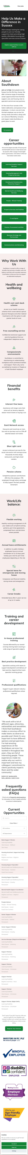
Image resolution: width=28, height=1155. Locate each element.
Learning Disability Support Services (14, 165)
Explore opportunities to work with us (14, 45)
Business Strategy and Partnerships (14, 236)
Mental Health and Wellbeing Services (14, 192)
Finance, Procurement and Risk (14, 227)
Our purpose (7, 130)
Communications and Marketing (14, 245)
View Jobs (21, 6)
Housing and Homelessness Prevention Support (14, 183)
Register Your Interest (14, 1028)
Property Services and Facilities (14, 209)
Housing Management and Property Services (14, 174)
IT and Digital (14, 218)
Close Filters (13, 823)
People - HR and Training (14, 200)
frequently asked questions (18, 797)
